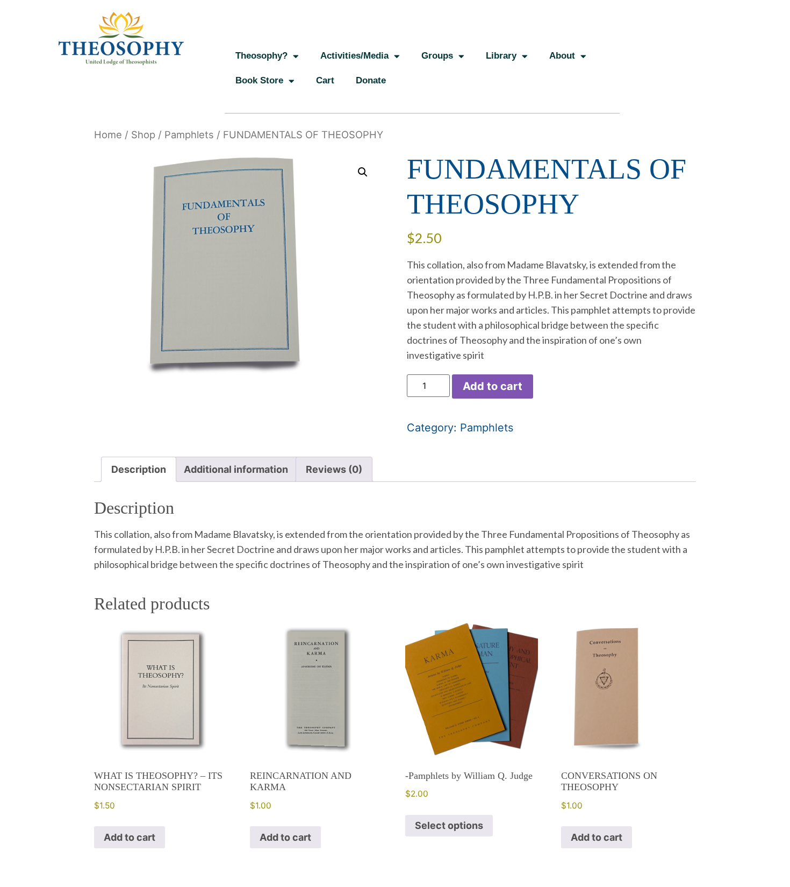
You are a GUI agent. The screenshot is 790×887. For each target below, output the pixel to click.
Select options (449, 825)
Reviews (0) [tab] (334, 469)
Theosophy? (261, 56)
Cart (325, 80)
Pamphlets (189, 134)
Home (108, 134)
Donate (371, 80)
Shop (143, 134)
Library (501, 56)
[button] (362, 172)
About (562, 56)
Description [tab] (138, 469)
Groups (437, 56)
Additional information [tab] (236, 469)
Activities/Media (354, 56)
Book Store (259, 80)
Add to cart (492, 386)
